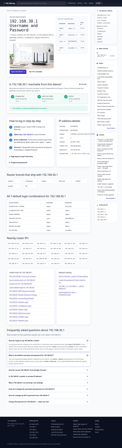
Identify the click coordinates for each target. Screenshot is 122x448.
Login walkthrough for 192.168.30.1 (22, 287)
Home (8, 10)
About (97, 424)
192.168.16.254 (55, 248)
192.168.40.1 (27, 258)
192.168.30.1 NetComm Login (19, 313)
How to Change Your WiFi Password (105, 150)
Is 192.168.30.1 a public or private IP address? (25, 376)
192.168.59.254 (27, 263)
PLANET (82, 181)
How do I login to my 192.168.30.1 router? (24, 341)
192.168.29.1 (41, 253)
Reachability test (103, 15)
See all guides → (111, 198)
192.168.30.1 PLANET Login (18, 317)
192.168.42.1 (55, 258)
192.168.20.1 (83, 248)
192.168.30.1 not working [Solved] (21, 298)
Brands (80, 3)
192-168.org (10, 3)
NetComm (65, 181)
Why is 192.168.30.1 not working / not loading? (26, 383)
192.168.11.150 (69, 243)
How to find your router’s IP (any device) (73, 276)
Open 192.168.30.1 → (18, 72)
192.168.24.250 (27, 253)
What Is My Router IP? (104, 171)
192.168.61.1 (41, 263)
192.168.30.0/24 (75, 146)
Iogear (48, 181)
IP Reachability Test (57, 424)
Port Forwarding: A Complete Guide (103, 162)
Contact (97, 427)
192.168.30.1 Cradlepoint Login (20, 306)
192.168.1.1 (101, 209)
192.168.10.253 (27, 243)
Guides (91, 3)
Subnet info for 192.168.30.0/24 (20, 284)
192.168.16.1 (41, 248)
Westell (14, 186)
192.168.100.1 (102, 219)
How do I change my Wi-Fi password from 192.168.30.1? (29, 395)
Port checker (101, 20)
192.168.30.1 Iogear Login (18, 309)
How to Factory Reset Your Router (105, 154)
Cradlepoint (31, 181)
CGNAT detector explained (105, 184)
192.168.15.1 (27, 248)
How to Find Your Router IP (105, 158)
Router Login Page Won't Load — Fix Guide (104, 167)
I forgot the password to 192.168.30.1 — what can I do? (29, 402)
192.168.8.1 (101, 217)
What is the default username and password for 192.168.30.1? (31, 355)
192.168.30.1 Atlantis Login (18, 302)
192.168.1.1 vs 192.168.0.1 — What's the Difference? (105, 140)
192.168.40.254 (41, 258)
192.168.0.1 (101, 212)
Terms (97, 432)
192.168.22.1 (13, 253)
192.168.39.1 (83, 253)
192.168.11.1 (41, 243)
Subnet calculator (103, 23)
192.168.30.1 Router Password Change (23, 295)
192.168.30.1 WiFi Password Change (22, 291)
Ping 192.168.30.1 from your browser (22, 276)
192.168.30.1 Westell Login (18, 321)
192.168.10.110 (13, 243)
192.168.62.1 (55, 263)
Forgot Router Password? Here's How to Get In (105, 145)
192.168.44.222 (69, 258)
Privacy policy (99, 429)
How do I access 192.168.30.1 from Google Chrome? (27, 370)
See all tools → (111, 128)
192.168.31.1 (55, 253)
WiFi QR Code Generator (59, 435)
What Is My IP (55, 427)
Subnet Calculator (57, 429)
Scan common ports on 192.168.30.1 (22, 280)
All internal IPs (34, 424)
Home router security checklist (103, 175)
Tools (85, 3)
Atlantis (14, 181)
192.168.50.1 (83, 258)
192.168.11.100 (55, 243)
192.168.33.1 (69, 253)
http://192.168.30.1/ (25, 134)
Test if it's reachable (35, 72)
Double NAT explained (80, 434)
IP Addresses (72, 3)
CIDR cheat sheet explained (82, 432)
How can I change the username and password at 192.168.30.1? (32, 389)
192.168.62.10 (70, 263)
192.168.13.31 (13, 248)
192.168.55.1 (13, 263)
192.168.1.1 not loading (104, 187)
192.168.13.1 (83, 243)
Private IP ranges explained (105, 195)
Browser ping (101, 18)
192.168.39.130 (13, 258)
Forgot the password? (19, 162)
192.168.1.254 (102, 214)
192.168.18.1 (69, 248)
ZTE (31, 186)
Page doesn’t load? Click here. (22, 156)
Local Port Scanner (57, 432)
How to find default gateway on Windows (106, 191)
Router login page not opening (103, 180)
